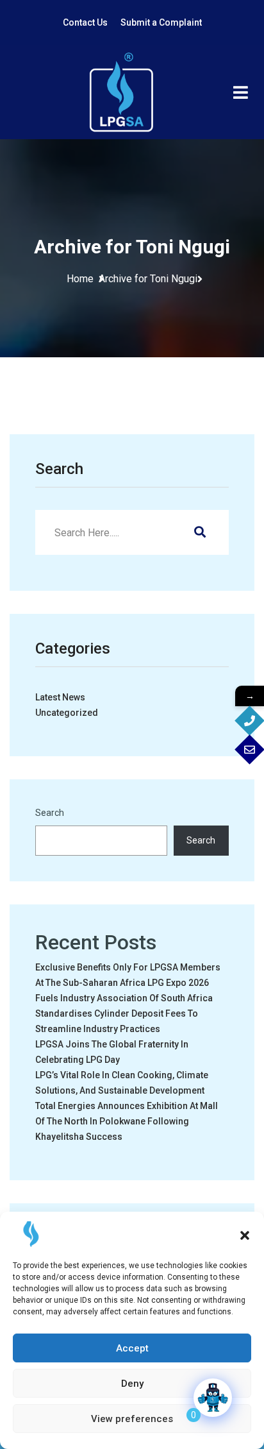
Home (83, 279)
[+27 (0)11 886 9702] (249, 720)
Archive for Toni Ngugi (148, 279)
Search (49, 813)
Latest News (60, 697)
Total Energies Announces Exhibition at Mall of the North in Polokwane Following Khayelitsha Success (126, 1121)
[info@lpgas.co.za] (249, 749)
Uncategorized (66, 713)
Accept (132, 1348)
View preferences (132, 1419)
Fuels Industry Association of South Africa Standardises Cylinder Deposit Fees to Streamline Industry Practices (124, 1013)
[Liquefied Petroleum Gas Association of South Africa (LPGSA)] (121, 92)
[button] (244, 1234)
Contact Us (85, 22)
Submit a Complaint (161, 22)
